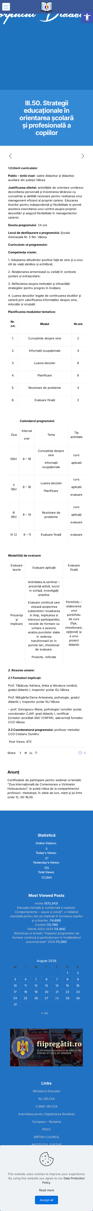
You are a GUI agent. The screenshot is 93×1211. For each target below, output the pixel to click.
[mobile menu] (6, 7)
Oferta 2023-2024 (40, 929)
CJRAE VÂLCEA (47, 1106)
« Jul (44, 1013)
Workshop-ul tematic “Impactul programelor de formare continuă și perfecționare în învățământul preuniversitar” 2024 (46, 937)
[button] (87, 17)
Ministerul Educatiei (46, 1091)
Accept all (46, 1200)
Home (39, 903)
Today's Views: (46, 853)
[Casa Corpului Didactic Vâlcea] (46, 6)
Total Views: (46, 872)
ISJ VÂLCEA (46, 1099)
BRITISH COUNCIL (46, 1137)
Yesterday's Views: (46, 862)
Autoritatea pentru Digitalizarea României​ (46, 1114)
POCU (46, 1129)
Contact (40, 924)
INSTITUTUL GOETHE (47, 1144)
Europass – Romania (47, 1121)
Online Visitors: (46, 843)
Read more (46, 1190)
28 (57, 998)
